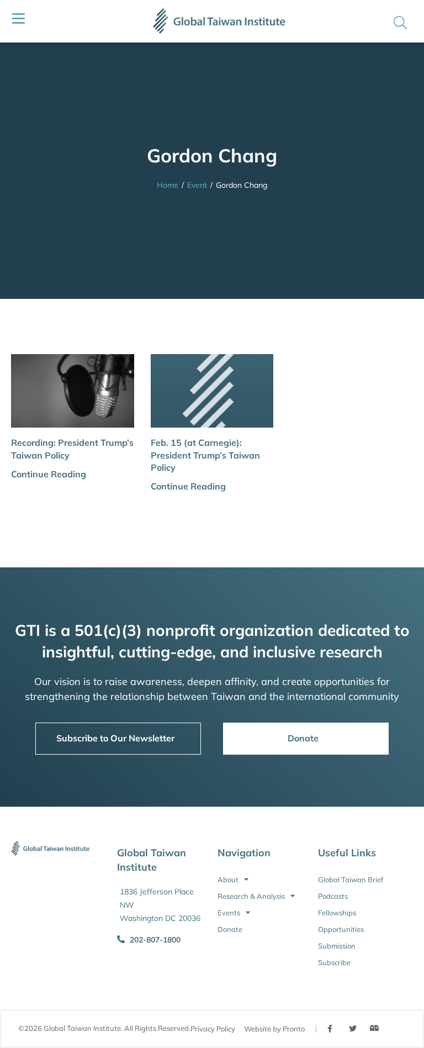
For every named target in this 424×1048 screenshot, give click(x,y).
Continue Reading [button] (48, 474)
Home (167, 185)
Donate (230, 929)
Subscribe (334, 962)
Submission (337, 945)
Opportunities (341, 929)
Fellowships (337, 912)
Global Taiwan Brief (350, 879)
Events (229, 912)
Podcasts (333, 896)
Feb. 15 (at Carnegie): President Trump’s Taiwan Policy (205, 455)
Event (197, 185)
